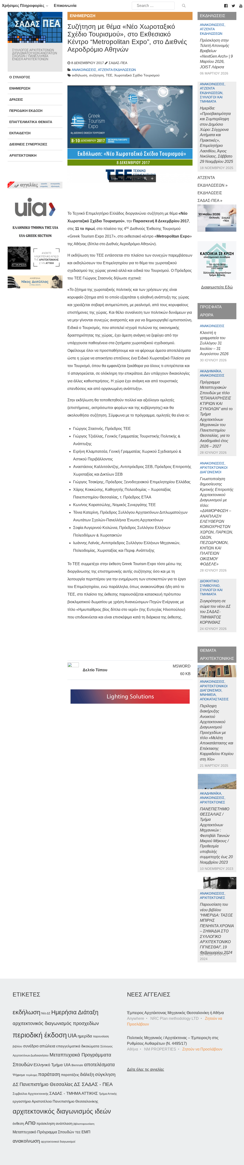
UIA (72, 1036)
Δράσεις (16, 99)
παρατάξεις (70, 1075)
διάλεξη (87, 1074)
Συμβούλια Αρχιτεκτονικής (30, 1093)
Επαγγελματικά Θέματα (30, 122)
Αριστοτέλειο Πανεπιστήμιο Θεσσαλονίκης (65, 1101)
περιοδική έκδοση (40, 1035)
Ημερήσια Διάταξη (74, 1012)
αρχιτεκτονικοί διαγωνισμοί (58, 1141)
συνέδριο (31, 1046)
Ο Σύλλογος (19, 77)
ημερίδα (85, 1036)
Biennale (77, 1065)
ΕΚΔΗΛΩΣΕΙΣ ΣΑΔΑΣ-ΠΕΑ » (210, 197)
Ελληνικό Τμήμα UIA (52, 1065)
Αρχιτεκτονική (22, 155)
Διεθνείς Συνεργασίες (28, 144)
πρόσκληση (45, 1123)
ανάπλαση (64, 1123)
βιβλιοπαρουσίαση (83, 1123)
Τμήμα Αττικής (108, 1093)
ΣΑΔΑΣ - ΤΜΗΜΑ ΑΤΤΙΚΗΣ (73, 1093)
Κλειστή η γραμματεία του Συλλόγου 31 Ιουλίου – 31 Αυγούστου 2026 (214, 343)
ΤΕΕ (78, 1132)
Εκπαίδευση (19, 133)
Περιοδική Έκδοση (25, 111)
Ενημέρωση (19, 88)
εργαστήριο (22, 1101)
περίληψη (31, 1075)
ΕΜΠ (85, 1132)
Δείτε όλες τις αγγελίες (145, 1069)
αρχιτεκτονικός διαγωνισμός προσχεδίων (56, 1023)
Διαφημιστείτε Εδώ (217, 287)
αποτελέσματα (99, 1064)
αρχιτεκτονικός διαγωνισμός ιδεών (62, 1111)
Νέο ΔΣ (45, 1013)
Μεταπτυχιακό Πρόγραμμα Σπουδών (43, 1132)
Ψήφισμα (19, 1075)
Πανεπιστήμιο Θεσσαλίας (46, 1084)
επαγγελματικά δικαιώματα (77, 1046)
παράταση (49, 1074)
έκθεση (18, 1123)
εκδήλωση (26, 1012)
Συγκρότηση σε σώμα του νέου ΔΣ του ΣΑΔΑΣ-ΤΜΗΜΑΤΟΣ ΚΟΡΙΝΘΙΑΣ (215, 611)
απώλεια (47, 1046)
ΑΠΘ (30, 1123)
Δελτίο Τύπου (95, 670)
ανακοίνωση (26, 1141)
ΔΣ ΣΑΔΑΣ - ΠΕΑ (93, 1084)
